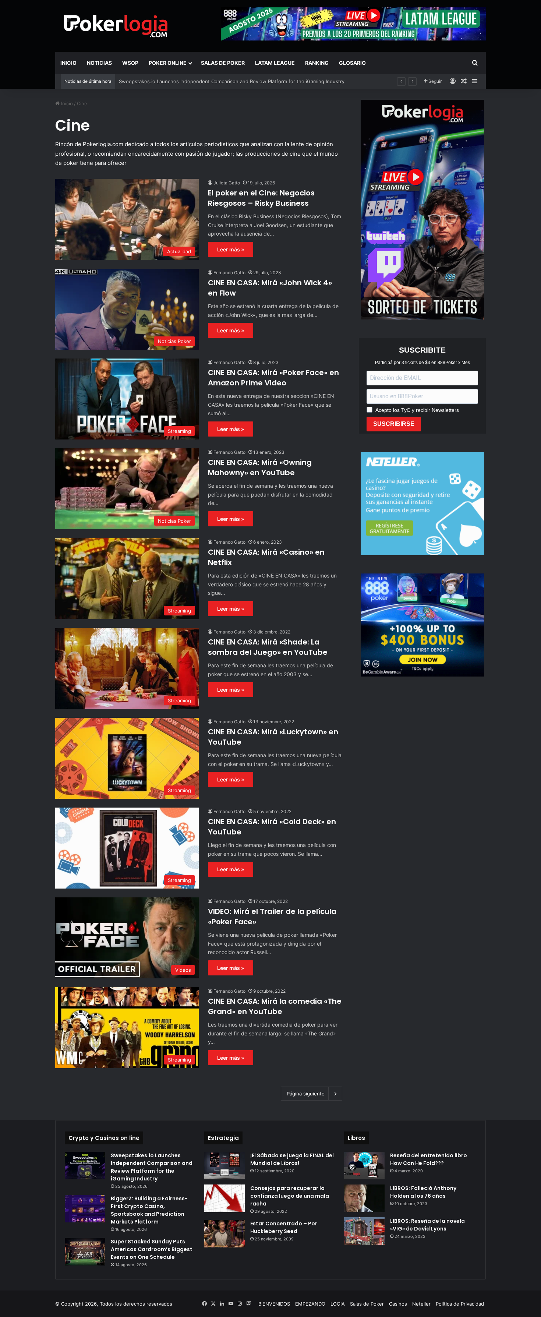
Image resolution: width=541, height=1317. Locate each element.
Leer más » (230, 249)
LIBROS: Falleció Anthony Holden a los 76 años (423, 1192)
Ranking (317, 63)
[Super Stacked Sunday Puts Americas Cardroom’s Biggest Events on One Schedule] (85, 1251)
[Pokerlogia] (116, 25)
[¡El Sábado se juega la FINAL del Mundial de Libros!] (224, 1165)
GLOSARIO (352, 63)
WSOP (130, 63)
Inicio (68, 63)
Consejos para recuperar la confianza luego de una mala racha (289, 1195)
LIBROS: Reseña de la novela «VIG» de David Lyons (427, 1224)
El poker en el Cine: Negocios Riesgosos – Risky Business (261, 198)
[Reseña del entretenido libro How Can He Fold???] (364, 1165)
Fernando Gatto (229, 272)
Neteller (421, 1304)
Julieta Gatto (226, 183)
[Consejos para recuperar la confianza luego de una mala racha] (224, 1198)
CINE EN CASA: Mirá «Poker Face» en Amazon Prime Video (273, 377)
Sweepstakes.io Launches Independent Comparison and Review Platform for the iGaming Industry (151, 1167)
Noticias (99, 63)
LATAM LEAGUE (275, 63)
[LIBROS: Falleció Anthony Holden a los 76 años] (364, 1198)
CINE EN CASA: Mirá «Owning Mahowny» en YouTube (260, 467)
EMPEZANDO (310, 1304)
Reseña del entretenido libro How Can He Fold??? (428, 1159)
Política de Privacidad (460, 1304)
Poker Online (168, 63)
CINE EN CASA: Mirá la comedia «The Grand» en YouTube (275, 1006)
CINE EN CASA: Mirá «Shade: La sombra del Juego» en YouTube (268, 647)
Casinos (398, 1304)
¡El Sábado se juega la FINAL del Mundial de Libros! (292, 1159)
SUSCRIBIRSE (393, 424)
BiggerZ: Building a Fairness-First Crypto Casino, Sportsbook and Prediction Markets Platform (149, 1210)
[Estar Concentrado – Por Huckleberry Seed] (224, 1233)
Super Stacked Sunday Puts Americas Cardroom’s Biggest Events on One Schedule (151, 1249)
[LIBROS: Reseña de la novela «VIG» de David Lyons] (364, 1231)
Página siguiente (306, 1094)
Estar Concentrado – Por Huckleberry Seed (283, 1227)
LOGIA (337, 1304)
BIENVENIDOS (274, 1304)
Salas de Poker (223, 63)
